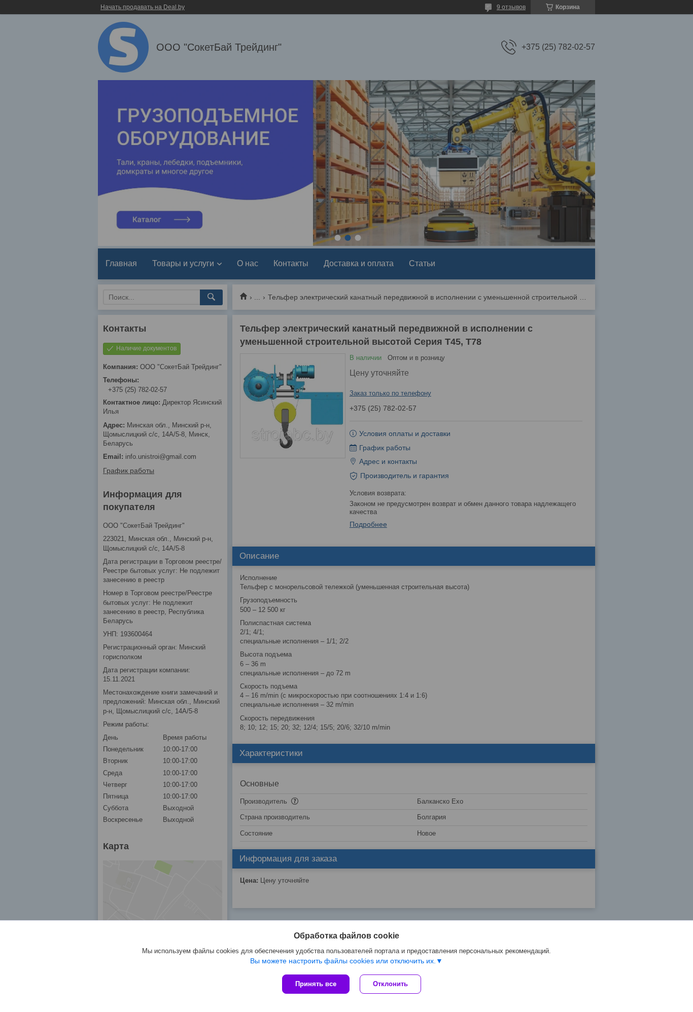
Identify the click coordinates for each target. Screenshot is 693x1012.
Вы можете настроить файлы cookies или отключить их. (343, 961)
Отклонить (390, 984)
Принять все (315, 984)
